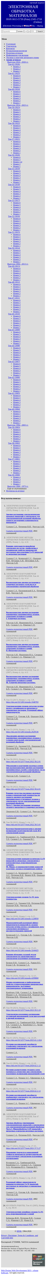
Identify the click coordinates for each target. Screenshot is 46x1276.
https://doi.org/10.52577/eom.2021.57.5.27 (23, 1148)
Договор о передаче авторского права (22, 57)
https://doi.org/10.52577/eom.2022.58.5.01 (23, 825)
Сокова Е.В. (15, 1027)
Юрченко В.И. (12, 997)
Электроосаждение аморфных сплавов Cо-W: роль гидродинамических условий (24, 1213)
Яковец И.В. (30, 875)
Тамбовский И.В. (27, 837)
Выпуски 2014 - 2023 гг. (17, 105)
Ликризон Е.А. (37, 746)
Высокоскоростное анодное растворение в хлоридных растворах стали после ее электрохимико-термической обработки (23, 584)
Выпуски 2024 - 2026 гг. (17, 62)
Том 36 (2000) (14, 475)
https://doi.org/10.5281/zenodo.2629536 (22, 732)
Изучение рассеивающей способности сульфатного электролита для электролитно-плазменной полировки (24, 1046)
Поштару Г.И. (38, 995)
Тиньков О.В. (24, 903)
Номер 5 (16, 78)
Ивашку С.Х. (12, 995)
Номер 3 (16, 67)
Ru (33, 26)
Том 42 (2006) (14, 377)
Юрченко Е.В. (26, 997)
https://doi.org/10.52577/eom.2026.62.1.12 (23, 1066)
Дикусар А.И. (38, 527)
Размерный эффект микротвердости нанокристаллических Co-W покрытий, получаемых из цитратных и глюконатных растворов (23, 1185)
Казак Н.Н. (37, 992)
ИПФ (19, 1231)
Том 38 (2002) (14, 443)
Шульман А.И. (17, 561)
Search (40, 31)
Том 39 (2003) (14, 427)
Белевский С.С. (25, 558)
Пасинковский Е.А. (27, 591)
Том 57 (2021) (14, 139)
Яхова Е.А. (29, 1220)
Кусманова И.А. (18, 1167)
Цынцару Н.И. (37, 716)
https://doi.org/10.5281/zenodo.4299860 (22, 978)
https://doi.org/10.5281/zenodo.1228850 (22, 919)
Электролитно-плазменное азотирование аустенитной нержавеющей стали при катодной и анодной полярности (25, 1016)
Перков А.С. (24, 1078)
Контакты (10, 48)
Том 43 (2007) (14, 361)
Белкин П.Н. (11, 963)
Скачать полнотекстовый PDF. (19, 531)
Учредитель (11, 46)
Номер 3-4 (17, 162)
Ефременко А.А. (37, 1078)
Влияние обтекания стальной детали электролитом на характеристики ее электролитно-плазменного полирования (23, 957)
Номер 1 (16, 71)
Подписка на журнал (15, 491)
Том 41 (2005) (14, 393)
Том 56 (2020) (14, 155)
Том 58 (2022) (14, 123)
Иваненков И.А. (26, 623)
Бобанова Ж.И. (12, 1218)
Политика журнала (14, 53)
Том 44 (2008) (14, 346)
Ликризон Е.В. (12, 811)
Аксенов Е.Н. (24, 746)
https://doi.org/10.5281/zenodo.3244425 (22, 950)
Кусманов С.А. (12, 837)
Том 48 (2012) (14, 282)
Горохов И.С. (28, 839)
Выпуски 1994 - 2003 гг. (17, 425)
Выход (40, 26)
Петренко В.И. (25, 527)
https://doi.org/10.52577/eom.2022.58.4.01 (23, 789)
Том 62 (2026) (14, 64)
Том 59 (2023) (14, 107)
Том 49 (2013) (14, 266)
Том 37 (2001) (14, 459)
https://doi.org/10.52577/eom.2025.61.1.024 (24, 1040)
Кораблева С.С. (29, 1025)
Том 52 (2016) (14, 216)
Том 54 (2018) (14, 185)
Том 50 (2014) (14, 248)
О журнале (11, 44)
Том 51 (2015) (14, 232)
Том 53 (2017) (14, 200)
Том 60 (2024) (14, 89)
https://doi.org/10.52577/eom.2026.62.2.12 (23, 1091)
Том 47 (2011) (14, 298)
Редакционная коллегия (16, 51)
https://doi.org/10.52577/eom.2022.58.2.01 (23, 762)
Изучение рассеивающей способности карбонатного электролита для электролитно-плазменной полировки (25, 1097)
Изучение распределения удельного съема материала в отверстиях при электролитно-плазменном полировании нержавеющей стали (25, 1072)
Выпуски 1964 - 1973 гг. (17, 486)
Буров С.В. (11, 965)
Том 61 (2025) (14, 73)
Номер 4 (16, 80)
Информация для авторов (17, 55)
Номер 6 (16, 76)
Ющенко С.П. (29, 625)
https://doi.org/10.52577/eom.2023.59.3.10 (23, 1010)
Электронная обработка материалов (23, 11)
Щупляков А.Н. (32, 561)
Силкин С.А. (12, 527)
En (27, 26)
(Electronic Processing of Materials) (17, 26)
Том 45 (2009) (14, 330)
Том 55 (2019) (14, 169)
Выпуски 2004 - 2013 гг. (17, 264)
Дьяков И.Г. (36, 963)
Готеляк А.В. (24, 716)
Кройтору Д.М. (12, 992)
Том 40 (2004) (14, 409)
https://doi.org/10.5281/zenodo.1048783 (22, 702)
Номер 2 (16, 69)
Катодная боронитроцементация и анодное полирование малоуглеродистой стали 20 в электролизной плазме (23, 831)
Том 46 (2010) (14, 314)
